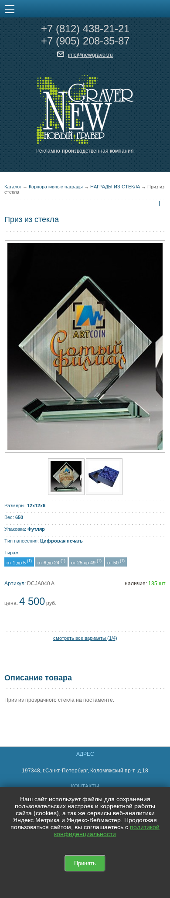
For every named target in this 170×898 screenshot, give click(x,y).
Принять (85, 863)
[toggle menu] (10, 8)
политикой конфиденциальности (107, 830)
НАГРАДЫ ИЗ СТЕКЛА (115, 186)
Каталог (12, 186)
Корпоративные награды (56, 186)
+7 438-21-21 (85, 28)
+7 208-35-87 (85, 41)
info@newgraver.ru (90, 55)
